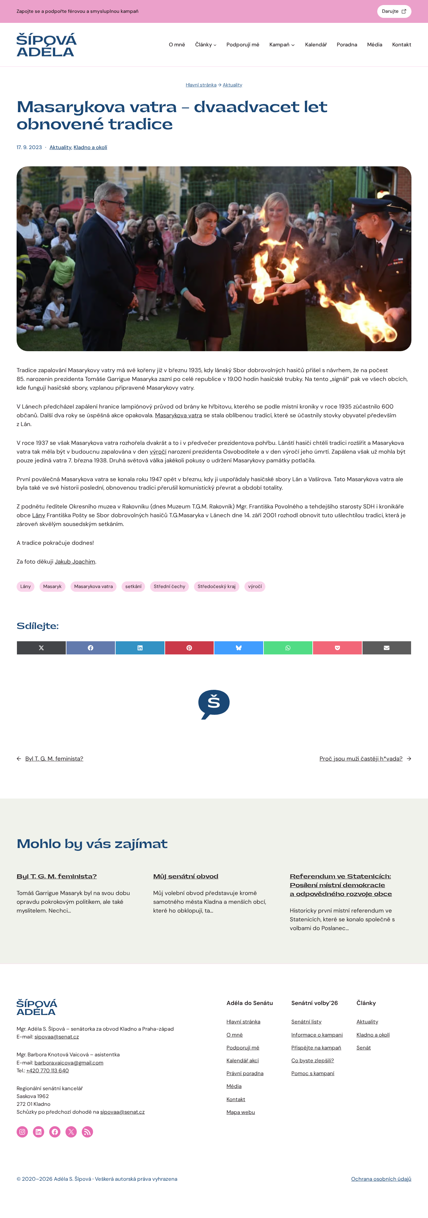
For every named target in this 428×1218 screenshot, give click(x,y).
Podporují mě (243, 1047)
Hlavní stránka (201, 85)
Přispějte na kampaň (316, 1047)
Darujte (390, 11)
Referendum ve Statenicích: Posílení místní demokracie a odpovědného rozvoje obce (341, 885)
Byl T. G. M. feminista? (54, 759)
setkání (133, 586)
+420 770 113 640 (47, 1070)
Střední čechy (169, 586)
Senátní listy (306, 1021)
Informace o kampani (317, 1034)
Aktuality (232, 85)
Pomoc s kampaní (312, 1073)
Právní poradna (245, 1073)
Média (234, 1086)
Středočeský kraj (217, 586)
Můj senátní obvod (185, 876)
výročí (158, 451)
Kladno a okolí (90, 147)
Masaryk (52, 586)
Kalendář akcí (243, 1060)
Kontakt (236, 1099)
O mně (235, 1034)
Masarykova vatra (178, 415)
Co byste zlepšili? (312, 1060)
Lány (38, 515)
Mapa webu (241, 1112)
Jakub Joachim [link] (75, 561)
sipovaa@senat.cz (56, 1036)
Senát (364, 1047)
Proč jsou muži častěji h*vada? (361, 759)
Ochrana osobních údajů (381, 1178)
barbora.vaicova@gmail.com (68, 1062)
